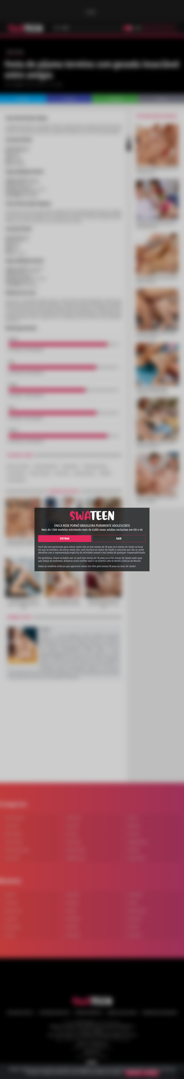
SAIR (118, 538)
